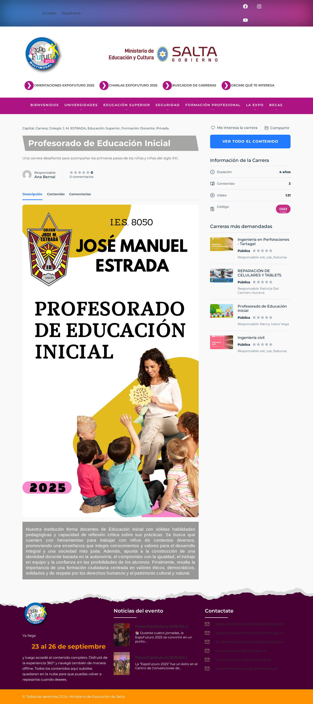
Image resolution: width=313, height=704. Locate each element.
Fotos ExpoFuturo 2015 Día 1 (161, 657)
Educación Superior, (104, 128)
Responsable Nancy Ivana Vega (263, 324)
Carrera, (42, 128)
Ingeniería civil (251, 337)
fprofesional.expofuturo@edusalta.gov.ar (249, 642)
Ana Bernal (44, 177)
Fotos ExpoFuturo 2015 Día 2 (161, 626)
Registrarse (71, 13)
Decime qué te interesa (252, 85)
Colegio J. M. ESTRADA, (68, 128)
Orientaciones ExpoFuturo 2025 (64, 85)
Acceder (49, 13)
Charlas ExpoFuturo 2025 (133, 85)
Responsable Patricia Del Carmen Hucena (258, 290)
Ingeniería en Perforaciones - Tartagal (263, 241)
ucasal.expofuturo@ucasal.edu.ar (243, 659)
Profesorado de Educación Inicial (262, 308)
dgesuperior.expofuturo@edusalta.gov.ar (250, 624)
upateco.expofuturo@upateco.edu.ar (246, 668)
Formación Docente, (138, 128)
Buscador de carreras (194, 85)
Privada (162, 128)
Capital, (28, 128)
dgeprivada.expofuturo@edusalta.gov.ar (249, 633)
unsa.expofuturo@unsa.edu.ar (240, 650)
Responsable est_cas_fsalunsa (262, 257)
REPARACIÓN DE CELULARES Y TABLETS (259, 273)
